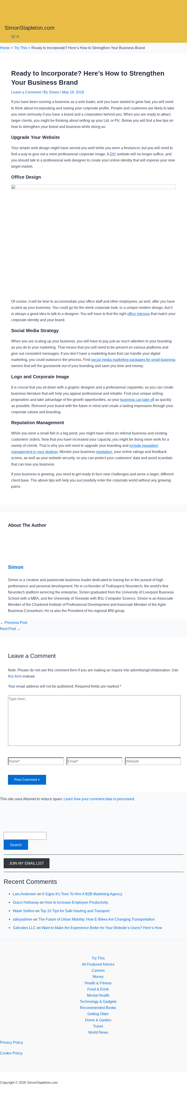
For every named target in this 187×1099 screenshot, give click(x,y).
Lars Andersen (24, 894)
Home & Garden (98, 1020)
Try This (98, 958)
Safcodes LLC (24, 928)
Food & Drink (98, 989)
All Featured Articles (98, 964)
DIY (113, 154)
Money (98, 977)
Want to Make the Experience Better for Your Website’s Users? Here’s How (102, 928)
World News (98, 1032)
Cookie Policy (11, 1053)
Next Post (10, 629)
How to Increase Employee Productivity (76, 902)
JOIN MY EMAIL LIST (26, 863)
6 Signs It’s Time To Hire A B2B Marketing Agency (82, 894)
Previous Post (13, 622)
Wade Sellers (23, 911)
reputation (104, 452)
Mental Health (98, 995)
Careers (98, 970)
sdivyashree (22, 919)
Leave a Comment (26, 92)
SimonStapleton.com (30, 28)
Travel (98, 1026)
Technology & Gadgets (98, 1001)
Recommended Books (98, 1008)
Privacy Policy (11, 1042)
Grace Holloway (26, 902)
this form (15, 676)
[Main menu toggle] (15, 37)
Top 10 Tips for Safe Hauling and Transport (74, 911)
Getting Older (98, 1014)
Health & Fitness (98, 983)
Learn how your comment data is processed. (99, 799)
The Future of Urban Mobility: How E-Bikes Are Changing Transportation (96, 919)
